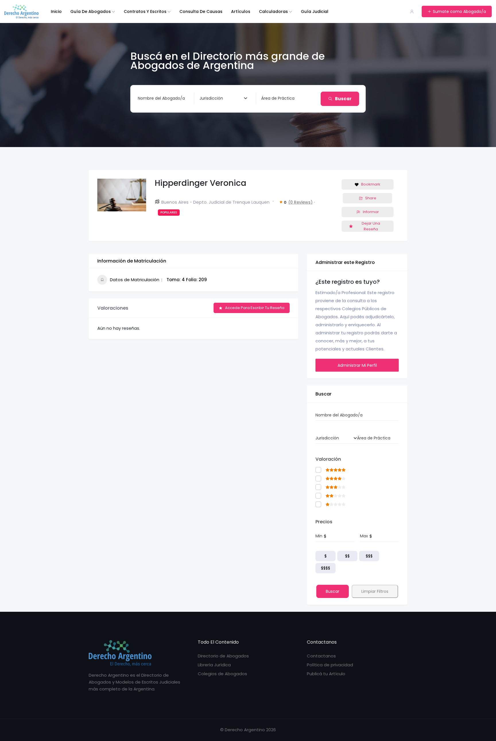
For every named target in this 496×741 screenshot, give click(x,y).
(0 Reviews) (300, 202)
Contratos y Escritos (145, 11)
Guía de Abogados (90, 11)
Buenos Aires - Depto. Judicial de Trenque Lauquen (215, 202)
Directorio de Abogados (223, 656)
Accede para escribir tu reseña (254, 307)
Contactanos (321, 656)
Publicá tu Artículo (326, 674)
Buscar (343, 99)
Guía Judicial (314, 11)
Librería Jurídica (214, 665)
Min (318, 536)
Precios (323, 521)
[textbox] (211, 98)
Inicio (56, 11)
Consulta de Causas (200, 11)
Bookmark (370, 184)
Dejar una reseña (371, 226)
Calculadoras (273, 11)
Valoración (328, 459)
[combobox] (223, 98)
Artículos (240, 11)
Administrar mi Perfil (357, 365)
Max (364, 536)
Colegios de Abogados (222, 674)
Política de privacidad (330, 665)
